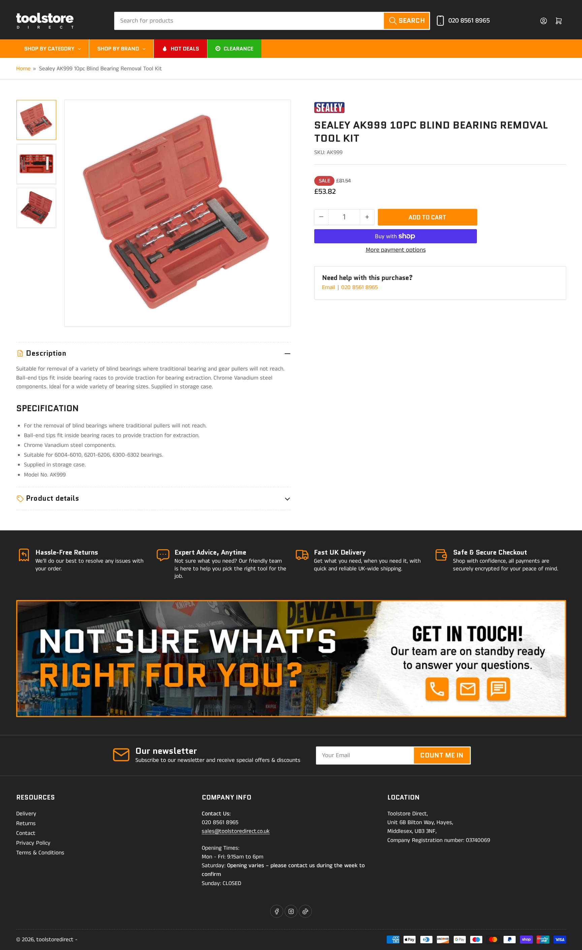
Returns (26, 823)
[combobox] (272, 21)
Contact (25, 833)
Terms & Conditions (40, 853)
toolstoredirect (54, 940)
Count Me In (441, 755)
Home (23, 69)
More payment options (396, 250)
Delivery (26, 814)
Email (329, 287)
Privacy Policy (33, 843)
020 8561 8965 (469, 20)
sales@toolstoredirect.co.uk (236, 831)
